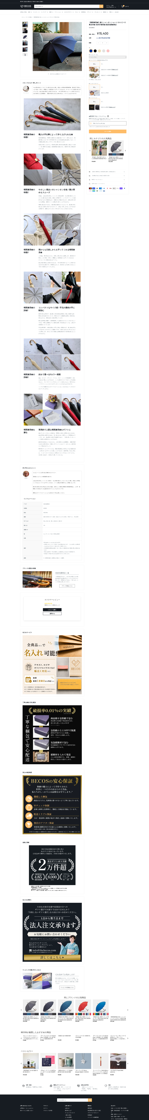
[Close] (96, 541)
